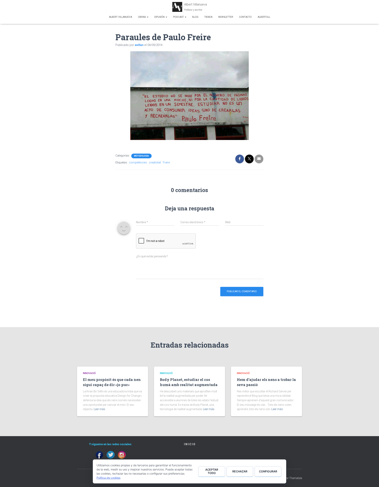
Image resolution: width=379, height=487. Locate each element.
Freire (166, 162)
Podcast (178, 17)
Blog (195, 17)
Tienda (208, 17)
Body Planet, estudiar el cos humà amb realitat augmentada (189, 382)
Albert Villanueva (120, 17)
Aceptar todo (211, 471)
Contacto (245, 17)
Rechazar (239, 471)
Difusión (159, 17)
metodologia (141, 156)
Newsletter (225, 17)
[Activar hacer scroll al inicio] (371, 479)
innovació (89, 373)
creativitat (155, 162)
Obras (142, 17)
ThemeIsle (295, 478)
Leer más (99, 409)
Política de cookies (108, 477)
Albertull (264, 17)
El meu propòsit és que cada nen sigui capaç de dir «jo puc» (112, 382)
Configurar (268, 471)
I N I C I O (189, 444)
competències (138, 162)
